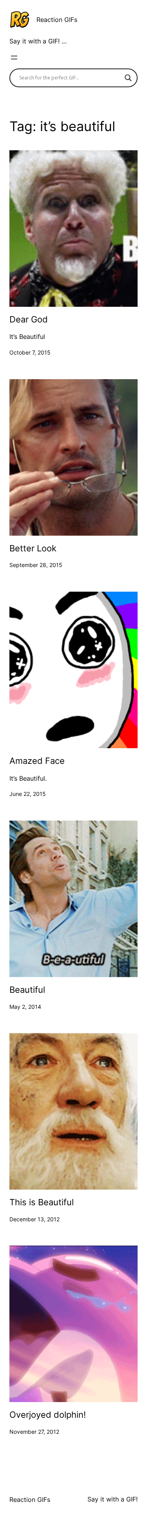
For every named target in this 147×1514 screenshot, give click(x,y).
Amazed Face (37, 761)
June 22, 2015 (27, 793)
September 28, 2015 (35, 565)
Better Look (32, 548)
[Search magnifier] (128, 77)
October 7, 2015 (30, 352)
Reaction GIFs (56, 19)
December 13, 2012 (34, 1219)
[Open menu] (14, 57)
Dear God (28, 319)
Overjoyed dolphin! (47, 1415)
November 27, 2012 (34, 1431)
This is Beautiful (41, 1202)
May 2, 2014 (25, 1006)
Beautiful (27, 990)
